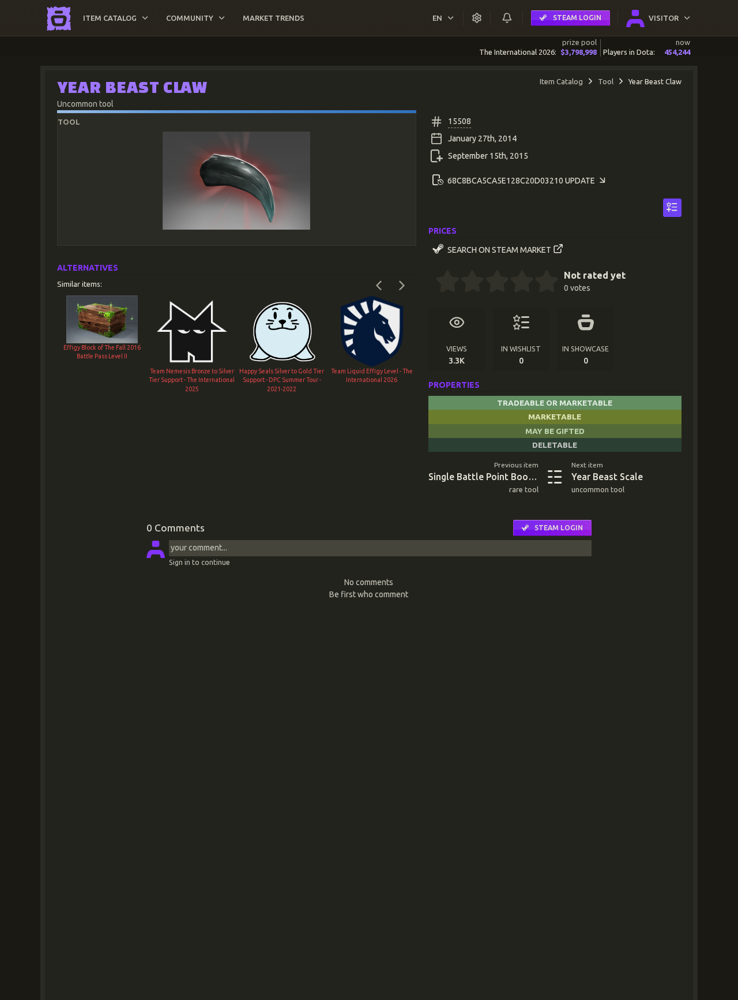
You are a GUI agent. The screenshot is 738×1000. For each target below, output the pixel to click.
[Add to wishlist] (672, 207)
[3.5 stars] (516, 282)
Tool (605, 81)
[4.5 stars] (540, 282)
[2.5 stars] (491, 282)
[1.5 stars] (466, 282)
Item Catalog (561, 81)
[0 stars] (432, 282)
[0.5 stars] (441, 282)
